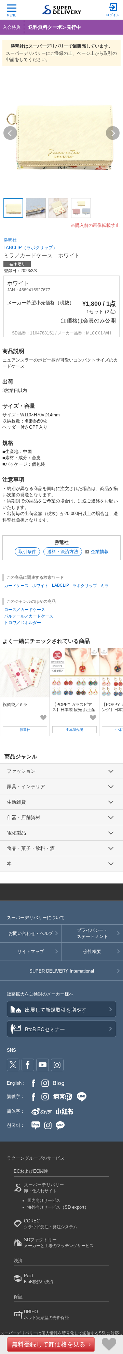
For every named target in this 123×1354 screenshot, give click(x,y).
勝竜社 (10, 240)
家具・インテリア (26, 786)
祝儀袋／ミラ (15, 704)
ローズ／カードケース (24, 609)
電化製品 (16, 832)
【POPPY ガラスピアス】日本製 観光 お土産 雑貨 (73, 709)
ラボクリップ (84, 585)
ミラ (104, 585)
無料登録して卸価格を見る (48, 1344)
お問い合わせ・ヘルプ (31, 933)
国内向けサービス (43, 1200)
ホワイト (40, 585)
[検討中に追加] (43, 717)
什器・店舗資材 (23, 817)
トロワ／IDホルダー (22, 622)
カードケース (16, 585)
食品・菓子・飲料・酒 (31, 848)
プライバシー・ (92, 933)
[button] (10, 133)
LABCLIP (60, 585)
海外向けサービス (58, 1207)
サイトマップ (30, 951)
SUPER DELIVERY (61, 971)
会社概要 (92, 951)
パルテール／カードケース (28, 616)
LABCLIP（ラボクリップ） (30, 247)
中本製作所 (74, 730)
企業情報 (100, 551)
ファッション (21, 771)
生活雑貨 (16, 802)
